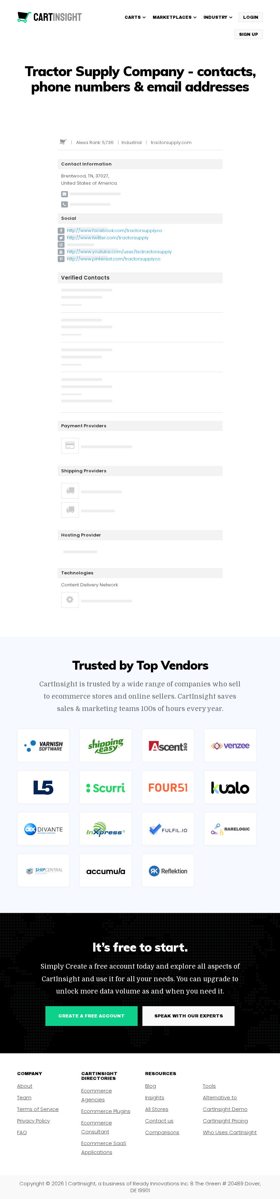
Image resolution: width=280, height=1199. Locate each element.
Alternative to (220, 1097)
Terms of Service (38, 1109)
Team (24, 1097)
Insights (154, 1097)
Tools (209, 1085)
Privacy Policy (33, 1120)
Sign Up (248, 34)
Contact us (159, 1120)
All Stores (156, 1109)
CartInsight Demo (225, 1109)
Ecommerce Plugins (105, 1111)
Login (250, 17)
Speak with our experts (188, 1016)
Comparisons (162, 1132)
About (24, 1085)
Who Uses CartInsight (230, 1132)
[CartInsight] (49, 17)
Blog (150, 1085)
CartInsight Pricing (225, 1120)
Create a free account (91, 1016)
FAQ (22, 1132)
